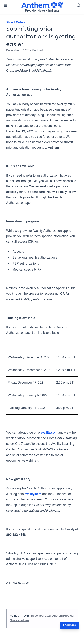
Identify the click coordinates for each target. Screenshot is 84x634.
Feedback (69, 625)
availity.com (49, 432)
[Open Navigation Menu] (5, 5)
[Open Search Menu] (78, 5)
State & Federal (15, 22)
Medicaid (37, 50)
